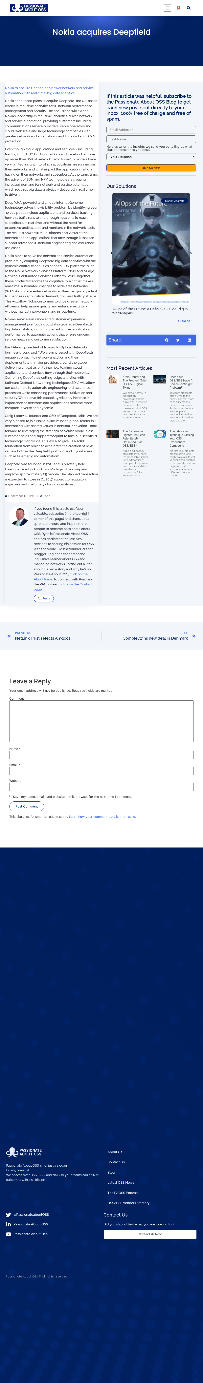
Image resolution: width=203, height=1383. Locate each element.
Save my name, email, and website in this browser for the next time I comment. (72, 796)
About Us (114, 1152)
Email (14, 764)
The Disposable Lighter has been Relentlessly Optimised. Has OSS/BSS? (134, 438)
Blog (111, 1172)
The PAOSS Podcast (123, 1193)
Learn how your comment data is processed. (102, 817)
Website (15, 780)
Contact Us (116, 1162)
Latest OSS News (120, 1182)
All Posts (44, 598)
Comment (18, 698)
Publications (177, 200)
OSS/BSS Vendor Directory (128, 1203)
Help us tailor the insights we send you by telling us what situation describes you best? (149, 148)
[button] (167, 8)
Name (15, 748)
